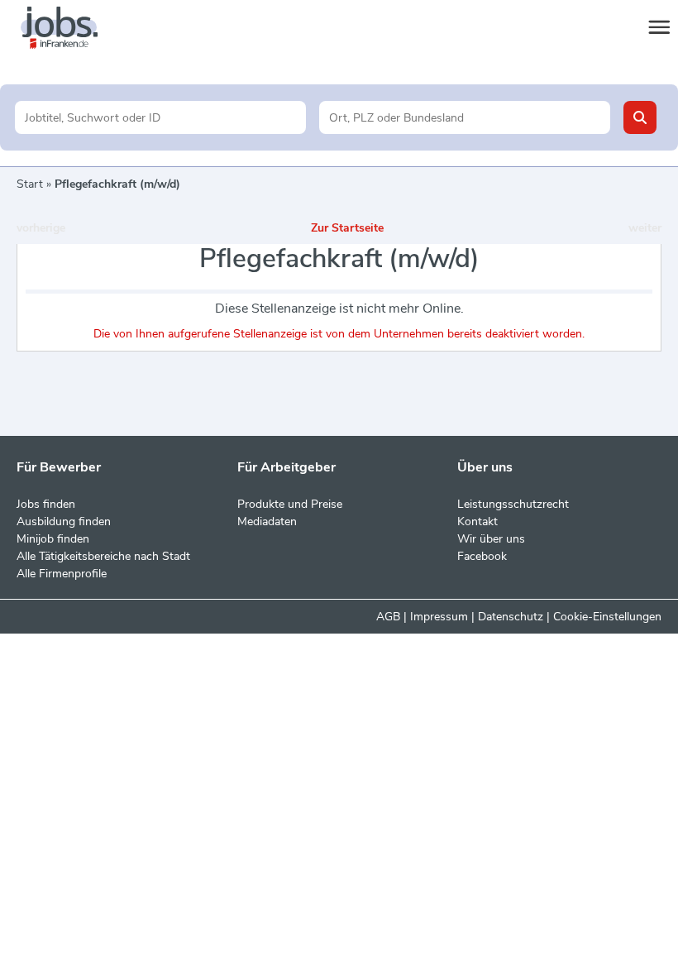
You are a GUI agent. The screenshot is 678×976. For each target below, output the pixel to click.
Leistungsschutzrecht (513, 504)
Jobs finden (46, 504)
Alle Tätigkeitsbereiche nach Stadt (103, 556)
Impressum (439, 616)
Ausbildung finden (64, 521)
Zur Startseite (347, 228)
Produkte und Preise (289, 504)
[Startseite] (74, 28)
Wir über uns (491, 539)
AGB (388, 616)
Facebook (482, 556)
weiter (644, 228)
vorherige (41, 228)
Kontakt (477, 521)
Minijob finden (53, 539)
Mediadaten (267, 521)
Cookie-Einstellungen (607, 616)
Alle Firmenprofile (62, 573)
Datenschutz (510, 616)
